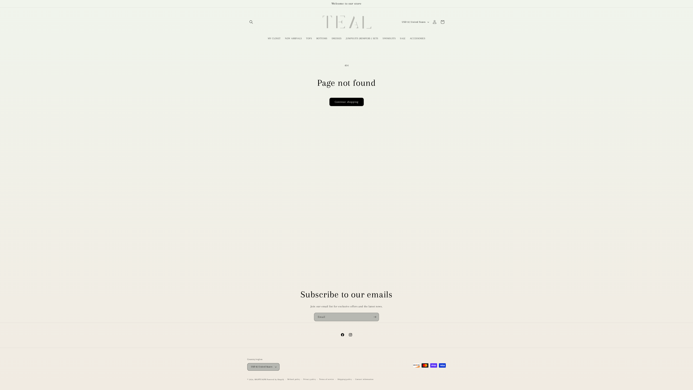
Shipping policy (344, 379)
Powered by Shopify (275, 379)
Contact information (364, 379)
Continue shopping (346, 101)
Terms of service (326, 379)
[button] (251, 22)
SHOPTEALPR (260, 379)
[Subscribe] (375, 317)
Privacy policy (309, 379)
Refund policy (293, 379)
